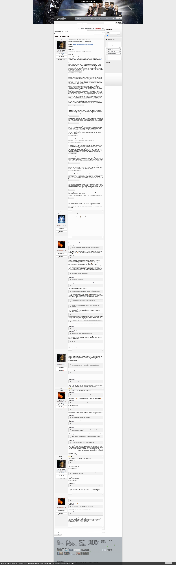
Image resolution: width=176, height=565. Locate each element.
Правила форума (98, 28)
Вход (65, 22)
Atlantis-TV (68, 542)
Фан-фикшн (65, 32)
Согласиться (168, 563)
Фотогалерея (103, 541)
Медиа (113, 18)
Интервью (68, 543)
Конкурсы (58, 542)
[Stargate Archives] (76, 550)
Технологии (81, 544)
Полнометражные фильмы (70, 544)
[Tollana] (73, 554)
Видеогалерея (103, 542)
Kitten (61, 390)
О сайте (58, 541)
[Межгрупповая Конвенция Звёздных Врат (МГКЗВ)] (59, 554)
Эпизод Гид (93, 18)
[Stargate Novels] (84, 550)
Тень (62, 31)
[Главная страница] (62, 18)
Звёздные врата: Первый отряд (93, 541)
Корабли (84, 544)
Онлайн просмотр (92, 540)
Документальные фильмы (92, 544)
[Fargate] (78, 554)
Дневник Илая (74, 545)
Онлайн (106, 18)
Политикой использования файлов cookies (65, 563)
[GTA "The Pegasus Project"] (85, 554)
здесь (101, 59)
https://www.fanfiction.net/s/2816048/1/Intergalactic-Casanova (83, 44)
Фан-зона (71, 542)
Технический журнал (82, 545)
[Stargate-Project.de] (104, 550)
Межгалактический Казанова (73, 32)
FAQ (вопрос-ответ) (60, 544)
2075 (63, 254)
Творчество (60, 32)
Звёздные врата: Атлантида (93, 542)
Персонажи (80, 542)
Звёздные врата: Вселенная (93, 543)
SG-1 (67, 541)
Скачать (100, 18)
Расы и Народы (81, 543)
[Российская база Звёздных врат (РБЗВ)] (66, 554)
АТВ (58, 540)
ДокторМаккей (61, 213)
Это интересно (68, 545)
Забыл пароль (113, 36)
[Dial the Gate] (71, 550)
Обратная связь (60, 543)
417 (63, 56)
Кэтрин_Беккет (66, 31)
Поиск (103, 28)
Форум (119, 18)
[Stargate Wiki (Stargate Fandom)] (95, 550)
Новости (86, 18)
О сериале (79, 18)
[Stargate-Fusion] (109, 550)
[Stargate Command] (59, 550)
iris (61, 39)
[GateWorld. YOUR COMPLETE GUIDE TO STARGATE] (65, 550)
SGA (69, 541)
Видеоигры (72, 543)
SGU (71, 541)
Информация (82, 540)
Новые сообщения (81, 28)
